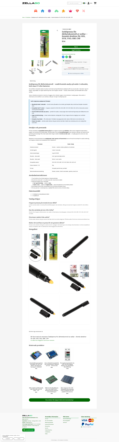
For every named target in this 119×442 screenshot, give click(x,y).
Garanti (46, 428)
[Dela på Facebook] (63, 57)
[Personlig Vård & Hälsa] (77, 11)
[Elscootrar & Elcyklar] (56, 11)
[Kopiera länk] (70, 57)
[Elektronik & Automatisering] (49, 11)
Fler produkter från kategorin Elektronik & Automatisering (59, 400)
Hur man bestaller (49, 420)
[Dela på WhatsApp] (66, 57)
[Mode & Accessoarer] (70, 11)
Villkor (46, 433)
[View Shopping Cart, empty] (95, 3)
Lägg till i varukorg (76, 50)
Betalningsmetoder (49, 422)
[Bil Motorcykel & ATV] (36, 11)
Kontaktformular (29, 430)
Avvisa (19, 438)
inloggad (40, 340)
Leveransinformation (49, 424)
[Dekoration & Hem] (42, 11)
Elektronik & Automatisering (68, 54)
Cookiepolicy (47, 431)
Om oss (46, 418)
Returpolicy (47, 426)
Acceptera (8, 438)
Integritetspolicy (48, 430)
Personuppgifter (66, 420)
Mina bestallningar (67, 418)
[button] (57, 30)
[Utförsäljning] (83, 11)
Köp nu (76, 46)
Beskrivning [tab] (33, 81)
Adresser (65, 422)
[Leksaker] (63, 11)
